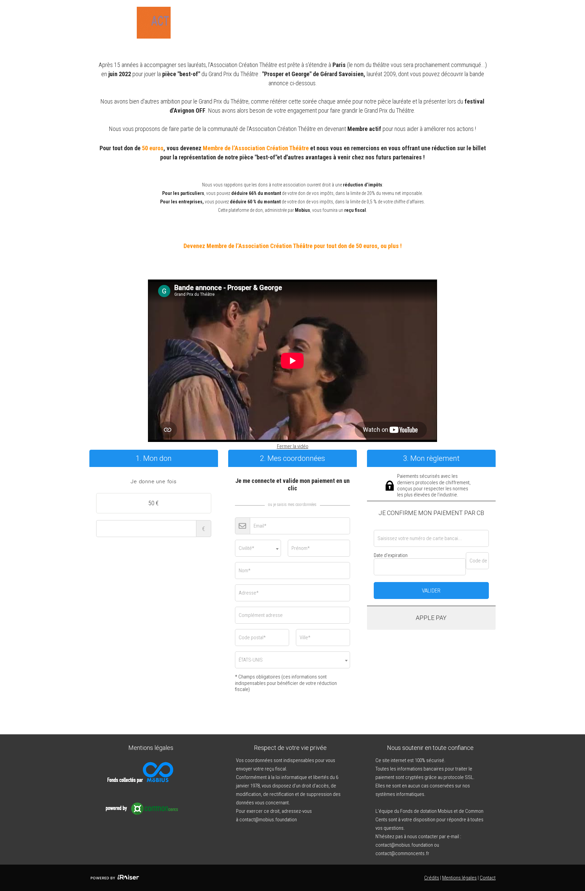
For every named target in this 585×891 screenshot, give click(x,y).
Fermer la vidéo (292, 446)
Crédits (431, 878)
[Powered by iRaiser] (114, 877)
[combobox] (258, 548)
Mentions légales (459, 878)
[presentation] (153, 482)
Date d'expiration (391, 555)
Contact (488, 878)
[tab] (153, 482)
